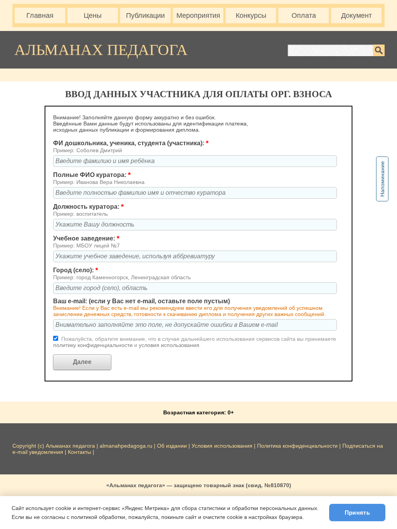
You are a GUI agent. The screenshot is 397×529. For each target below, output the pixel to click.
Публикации (145, 15)
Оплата (304, 15)
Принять (357, 512)
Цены (93, 15)
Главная (40, 15)
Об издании (172, 446)
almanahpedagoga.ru (127, 446)
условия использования (169, 345)
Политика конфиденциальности (297, 446)
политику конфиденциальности (93, 345)
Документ (356, 15)
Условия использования (222, 446)
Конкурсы (251, 15)
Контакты (79, 452)
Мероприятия (198, 15)
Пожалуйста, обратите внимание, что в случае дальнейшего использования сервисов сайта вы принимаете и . (194, 342)
